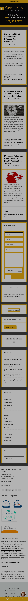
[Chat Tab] (14, 300)
